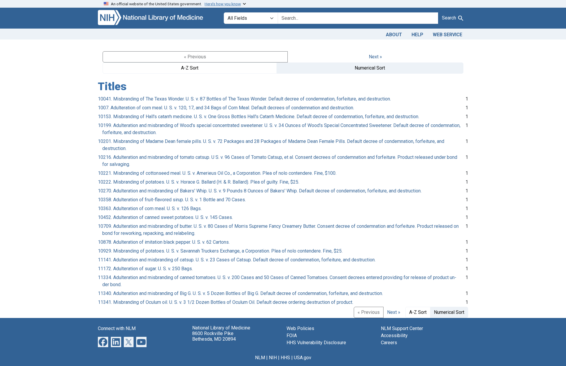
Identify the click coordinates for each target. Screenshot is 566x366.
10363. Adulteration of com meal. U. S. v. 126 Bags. (150, 208)
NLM (260, 357)
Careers (389, 342)
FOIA (292, 335)
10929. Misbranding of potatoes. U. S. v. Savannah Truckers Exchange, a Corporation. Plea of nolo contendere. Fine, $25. (220, 251)
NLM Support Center (402, 328)
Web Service (447, 34)
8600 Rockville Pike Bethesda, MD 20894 (214, 336)
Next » (375, 57)
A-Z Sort (189, 68)
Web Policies (300, 328)
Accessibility (394, 335)
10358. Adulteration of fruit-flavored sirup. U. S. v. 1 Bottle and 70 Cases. (172, 199)
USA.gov (302, 357)
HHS (285, 357)
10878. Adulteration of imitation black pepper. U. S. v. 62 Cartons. (164, 242)
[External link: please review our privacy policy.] (103, 341)
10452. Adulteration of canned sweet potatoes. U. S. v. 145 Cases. (165, 217)
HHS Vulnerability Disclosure (316, 342)
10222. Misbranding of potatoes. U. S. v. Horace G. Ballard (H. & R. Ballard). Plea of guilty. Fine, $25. (198, 182)
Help (417, 34)
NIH (273, 357)
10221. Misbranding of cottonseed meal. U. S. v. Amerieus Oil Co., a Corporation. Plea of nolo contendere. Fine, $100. (217, 173)
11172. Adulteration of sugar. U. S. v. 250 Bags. (145, 268)
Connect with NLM (117, 328)
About (394, 34)
